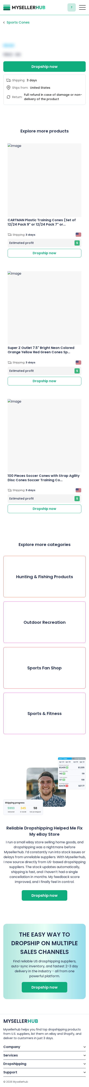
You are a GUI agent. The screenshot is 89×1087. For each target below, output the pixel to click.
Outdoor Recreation (45, 622)
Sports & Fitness (45, 713)
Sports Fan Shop (44, 668)
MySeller (20, 1021)
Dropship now (44, 66)
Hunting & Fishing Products (44, 577)
